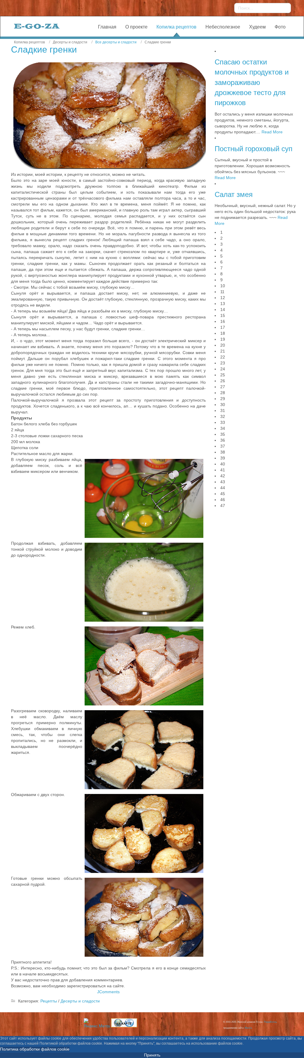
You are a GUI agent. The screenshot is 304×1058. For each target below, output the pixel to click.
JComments (108, 991)
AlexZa (248, 1028)
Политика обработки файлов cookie (34, 1049)
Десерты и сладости (80, 1001)
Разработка (270, 1022)
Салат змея (234, 194)
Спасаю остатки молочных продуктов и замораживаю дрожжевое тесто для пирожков (252, 82)
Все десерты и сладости (116, 42)
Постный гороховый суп (253, 149)
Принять (152, 1055)
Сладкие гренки (44, 49)
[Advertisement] (254, 548)
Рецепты (48, 1001)
